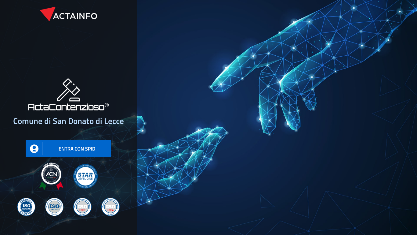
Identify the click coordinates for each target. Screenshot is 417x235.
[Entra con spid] (68, 144)
